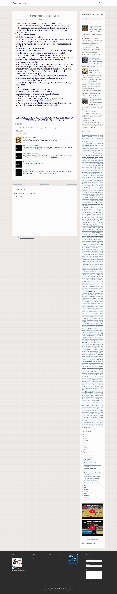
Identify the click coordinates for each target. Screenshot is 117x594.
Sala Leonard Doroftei (98, 364)
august (86, 485)
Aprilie (83, 152)
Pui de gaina (99, 351)
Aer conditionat (96, 140)
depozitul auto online (97, 219)
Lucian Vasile (85, 289)
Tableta (95, 393)
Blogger (95, 539)
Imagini (95, 266)
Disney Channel (94, 226)
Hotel (90, 263)
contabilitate (90, 209)
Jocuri (90, 274)
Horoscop (84, 263)
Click (96, 204)
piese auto (87, 339)
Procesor (98, 347)
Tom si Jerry (93, 403)
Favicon (99, 239)
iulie (85, 487)
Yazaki (84, 427)
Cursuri (101, 214)
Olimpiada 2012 (86, 321)
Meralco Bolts (86, 301)
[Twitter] (85, 14)
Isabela (97, 273)
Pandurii (98, 326)
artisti (90, 153)
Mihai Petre (100, 303)
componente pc (99, 205)
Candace (100, 190)
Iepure (84, 266)
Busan (93, 185)
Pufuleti (94, 351)
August (87, 158)
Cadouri (88, 187)
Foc (96, 246)
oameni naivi (90, 318)
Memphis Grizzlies (98, 299)
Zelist (91, 427)
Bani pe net (100, 163)
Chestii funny (34, 20)
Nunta (91, 316)
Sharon (91, 374)
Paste (101, 330)
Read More (54, 140)
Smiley (93, 381)
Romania (100, 359)
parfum (101, 328)
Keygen (96, 279)
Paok (102, 326)
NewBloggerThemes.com (68, 590)
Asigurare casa (94, 155)
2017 (84, 434)
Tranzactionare (99, 405)
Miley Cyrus (87, 304)
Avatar (98, 158)
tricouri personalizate (91, 407)
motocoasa (98, 308)
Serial (101, 373)
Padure (83, 326)
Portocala (87, 344)
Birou (98, 175)
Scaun (83, 369)
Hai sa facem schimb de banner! (91, 47)
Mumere (87, 310)
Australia (94, 158)
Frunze (83, 251)
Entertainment (95, 232)
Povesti (92, 344)
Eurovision (93, 236)
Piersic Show (97, 337)
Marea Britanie (95, 294)
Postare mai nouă (17, 184)
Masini (94, 298)
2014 (89, 138)
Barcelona (100, 165)
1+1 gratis (88, 136)
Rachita (94, 352)
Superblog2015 (99, 392)
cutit (83, 215)
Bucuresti (84, 184)
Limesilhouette (92, 286)
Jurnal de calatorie (87, 278)
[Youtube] (91, 14)
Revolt (83, 359)
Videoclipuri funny (88, 417)
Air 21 (83, 141)
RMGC (92, 359)
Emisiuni (89, 232)
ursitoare (98, 412)
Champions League (98, 200)
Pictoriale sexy (91, 337)
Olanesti (101, 320)
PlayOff (97, 340)
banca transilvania (86, 163)
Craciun (101, 210)
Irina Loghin (92, 273)
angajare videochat (94, 148)
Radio (97, 352)
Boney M (97, 178)
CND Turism (85, 205)
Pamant (88, 326)
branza (101, 180)
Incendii (93, 268)
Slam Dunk (97, 379)
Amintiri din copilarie (89, 145)
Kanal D (101, 278)
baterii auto (84, 168)
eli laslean (98, 231)
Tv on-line (100, 408)
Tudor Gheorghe (85, 408)
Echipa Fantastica (99, 229)
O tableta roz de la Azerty (89, 111)
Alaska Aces (89, 141)
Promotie (89, 349)
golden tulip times (87, 256)
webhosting (85, 424)
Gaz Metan (85, 252)
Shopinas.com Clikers (87, 376)
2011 (101, 136)
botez (90, 180)
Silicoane (84, 378)
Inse (92, 271)
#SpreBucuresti (93, 135)
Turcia (91, 408)
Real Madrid (94, 354)
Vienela (33, 554)
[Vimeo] (97, 14)
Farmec (95, 239)
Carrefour (93, 194)
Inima (101, 269)
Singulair (87, 379)
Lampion (97, 281)
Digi (97, 222)
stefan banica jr (96, 388)
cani (83, 192)
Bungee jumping (99, 184)
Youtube (88, 427)
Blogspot (100, 177)
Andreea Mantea (99, 146)
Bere (87, 172)
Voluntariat (96, 420)
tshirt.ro (101, 407)
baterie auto (100, 167)
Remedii (95, 356)
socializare (97, 381)
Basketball (93, 167)
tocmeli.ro (84, 403)
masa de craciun (85, 298)
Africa (101, 140)
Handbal (96, 259)
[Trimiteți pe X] (19, 124)
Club (99, 204)
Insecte (94, 271)
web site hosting (98, 422)
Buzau (83, 187)
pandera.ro (93, 326)
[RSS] (102, 14)
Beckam (93, 170)
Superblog (89, 392)
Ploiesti (85, 342)
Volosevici (88, 420)
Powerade (96, 344)
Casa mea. (92, 195)
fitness (83, 246)
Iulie (102, 273)
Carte (97, 194)
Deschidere (84, 220)
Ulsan (93, 410)
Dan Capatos (97, 215)
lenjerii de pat (89, 284)
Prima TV (94, 347)
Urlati (94, 412)
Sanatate (100, 368)
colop (95, 205)
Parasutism (84, 328)
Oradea (101, 321)
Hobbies (100, 261)
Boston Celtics (85, 180)
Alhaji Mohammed (87, 143)
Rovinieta (91, 363)
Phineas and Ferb (98, 335)
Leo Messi (95, 284)
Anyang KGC (96, 150)
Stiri (88, 390)
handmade (100, 259)
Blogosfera (95, 177)
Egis (93, 231)
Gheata (84, 254)
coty (95, 210)
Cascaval (98, 195)
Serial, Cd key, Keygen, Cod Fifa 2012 (91, 90)
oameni (84, 318)
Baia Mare (96, 162)
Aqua (87, 152)
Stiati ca (84, 390)
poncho (83, 344)
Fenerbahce (100, 241)
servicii (83, 374)
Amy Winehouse (99, 145)
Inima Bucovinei (85, 271)
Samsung (101, 366)
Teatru (101, 395)
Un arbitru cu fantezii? (29, 170)
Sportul (101, 384)
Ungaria (84, 412)
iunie (85, 489)
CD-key (95, 197)
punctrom (84, 352)
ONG (97, 321)
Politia (98, 342)
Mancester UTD (86, 294)
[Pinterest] (93, 14)
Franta (83, 249)
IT (99, 273)
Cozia (97, 210)
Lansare (101, 281)
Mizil (102, 304)
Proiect (84, 349)
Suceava (101, 389)
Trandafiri (93, 405)
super (83, 392)
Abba (83, 140)
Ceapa (101, 197)
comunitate (85, 207)
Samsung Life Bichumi (87, 368)
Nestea (83, 313)
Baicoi (101, 162)
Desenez (84, 222)
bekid (101, 170)
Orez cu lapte (86, 323)
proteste (101, 349)
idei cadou (100, 264)
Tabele (92, 393)
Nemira (101, 311)
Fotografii (100, 248)
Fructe (101, 249)
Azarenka (84, 160)
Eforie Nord (89, 231)
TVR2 (83, 410)
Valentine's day (96, 413)
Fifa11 (92, 244)
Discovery (88, 226)
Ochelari (84, 320)
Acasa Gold (90, 140)
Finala (101, 244)
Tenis (97, 398)
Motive (94, 308)
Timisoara (89, 402)
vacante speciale (88, 413)
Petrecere (96, 334)
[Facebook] (87, 14)
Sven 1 (86, 393)
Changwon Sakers (86, 202)
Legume (84, 284)
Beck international (86, 170)
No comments (45, 20)
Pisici (91, 339)
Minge (99, 304)
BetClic (92, 173)
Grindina (90, 257)
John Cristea (95, 276)
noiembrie (87, 455)
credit (83, 212)
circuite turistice (91, 204)
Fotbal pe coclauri (91, 248)
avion (101, 158)
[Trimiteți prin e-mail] (16, 124)
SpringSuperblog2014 (89, 386)
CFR (87, 200)
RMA (90, 359)
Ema (83, 232)
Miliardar (92, 304)
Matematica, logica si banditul (44, 16)
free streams (89, 249)
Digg (54, 128)
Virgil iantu (95, 419)
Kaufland (89, 279)
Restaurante (100, 356)
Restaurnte (85, 357)
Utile (83, 414)
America (100, 143)
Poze (101, 344)
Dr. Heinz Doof (99, 227)
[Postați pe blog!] (18, 124)
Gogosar (101, 254)
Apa (102, 150)
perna (98, 332)
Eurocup (100, 234)
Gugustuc (98, 257)
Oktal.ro (96, 320)
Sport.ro (95, 384)
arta (98, 152)
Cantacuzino (87, 192)
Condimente (100, 207)
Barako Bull (85, 165)
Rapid (86, 354)
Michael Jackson (90, 303)
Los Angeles (99, 288)
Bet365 (88, 173)
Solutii (101, 381)
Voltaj (93, 420)
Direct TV (84, 224)
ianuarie (86, 500)
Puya (88, 352)
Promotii (95, 349)
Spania (96, 383)
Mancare (100, 293)
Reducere (88, 356)
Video (96, 415)
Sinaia (83, 379)
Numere (87, 316)
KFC (99, 279)
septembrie (87, 459)
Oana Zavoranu (98, 318)
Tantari (83, 395)
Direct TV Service (91, 224)
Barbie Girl (94, 165)
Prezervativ (84, 347)
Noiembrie (100, 315)
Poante (90, 342)
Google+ (40, 128)
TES (92, 400)
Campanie (95, 190)
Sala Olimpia (85, 366)
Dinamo (101, 222)
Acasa (86, 140)
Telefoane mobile (91, 398)
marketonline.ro (93, 296)
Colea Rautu (91, 205)
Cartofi (88, 195)
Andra (83, 146)
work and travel (89, 425)
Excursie (90, 237)
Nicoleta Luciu (89, 315)
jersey (87, 274)
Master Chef (100, 298)
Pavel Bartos (92, 332)
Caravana (96, 192)
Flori (87, 246)
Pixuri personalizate (36, 557)
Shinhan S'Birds (98, 374)
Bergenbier (92, 172)
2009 (84, 451)
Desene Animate (98, 221)
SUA (97, 390)
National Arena (92, 311)
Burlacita (84, 185)
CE (98, 197)
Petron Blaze (90, 335)
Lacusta (93, 281)
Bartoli (83, 167)
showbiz (95, 376)
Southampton (91, 383)
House (101, 263)
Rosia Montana (96, 361)
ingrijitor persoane (95, 269)
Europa (88, 236)
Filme (97, 244)
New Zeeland (96, 313)
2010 (84, 449)
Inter (97, 271)
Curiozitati (89, 214)
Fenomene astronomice (88, 242)
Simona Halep (90, 378)
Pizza (94, 339)
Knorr (101, 279)
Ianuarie (92, 264)
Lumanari (91, 289)
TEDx (83, 397)
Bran (98, 180)
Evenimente (99, 236)
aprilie (86, 493)
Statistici (87, 388)
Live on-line (97, 286)
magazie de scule (98, 289)
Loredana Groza (92, 288)
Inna (90, 271)
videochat (101, 415)
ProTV (84, 351)
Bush (97, 185)
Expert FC (95, 237)
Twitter (34, 128)
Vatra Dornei (90, 415)
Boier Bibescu (92, 178)
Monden (100, 306)
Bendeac (84, 172)
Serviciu (87, 374)
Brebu (87, 182)
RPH (102, 363)
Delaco (84, 219)
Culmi (97, 212)
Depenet (89, 219)
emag (86, 232)
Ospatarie (84, 325)
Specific (101, 383)
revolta (87, 359)
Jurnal (101, 276)
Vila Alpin (90, 419)
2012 (83, 138)
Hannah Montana (86, 261)
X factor (95, 425)
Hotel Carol (96, 263)
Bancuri (92, 163)
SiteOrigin (49, 590)
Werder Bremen (91, 424)
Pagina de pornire (44, 184)
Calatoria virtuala (92, 189)
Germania (95, 252)
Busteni (101, 185)
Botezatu (94, 180)
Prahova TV (90, 346)
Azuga (92, 160)
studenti (94, 389)
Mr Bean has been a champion (31, 161)
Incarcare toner (86, 268)
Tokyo (88, 403)
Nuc (83, 316)
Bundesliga (91, 184)
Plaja (97, 339)
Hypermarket (85, 264)
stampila (98, 386)
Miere (95, 303)
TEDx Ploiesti (89, 397)
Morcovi (83, 308)
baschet (87, 167)
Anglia (101, 148)
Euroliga (84, 236)
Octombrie (90, 320)
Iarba (96, 264)
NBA (98, 311)
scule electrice (96, 369)
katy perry (84, 279)
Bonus (101, 178)
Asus (96, 157)
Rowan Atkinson (96, 363)
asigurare (88, 155)
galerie (93, 251)
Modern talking (90, 306)
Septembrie (91, 373)
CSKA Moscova (92, 212)
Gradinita (95, 256)
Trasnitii (84, 407)
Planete (101, 339)
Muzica (101, 310)
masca (91, 298)
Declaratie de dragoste (90, 468)
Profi (102, 347)
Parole (95, 330)
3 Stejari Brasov (96, 138)
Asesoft (95, 153)
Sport (90, 384)
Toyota (88, 405)
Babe (83, 162)
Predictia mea (100, 346)
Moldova (95, 306)
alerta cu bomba (99, 141)
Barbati (90, 165)
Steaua (90, 388)
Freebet (94, 249)
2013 (86, 138)
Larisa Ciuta (89, 283)
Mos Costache (89, 308)
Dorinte (93, 227)
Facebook (26, 128)
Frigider (97, 249)
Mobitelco (84, 306)
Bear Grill (97, 168)
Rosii (87, 363)
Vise (99, 419)
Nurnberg (96, 316)
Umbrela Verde (99, 410)
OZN (97, 325)
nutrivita (101, 316)
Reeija (92, 356)
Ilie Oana (89, 266)
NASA (87, 311)
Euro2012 (89, 234)
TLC (93, 402)
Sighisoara (100, 376)
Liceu (98, 284)
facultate (84, 239)
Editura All (84, 231)
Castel (83, 197)
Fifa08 (88, 244)
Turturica (95, 408)
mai (85, 491)
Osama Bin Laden (94, 323)
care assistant (86, 194)
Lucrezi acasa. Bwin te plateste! (92, 476)
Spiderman (84, 384)
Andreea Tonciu (85, 148)
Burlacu (89, 185)
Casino (101, 195)
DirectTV (84, 226)
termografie (84, 400)
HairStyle (92, 259)
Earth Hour (89, 229)
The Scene (96, 400)
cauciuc (87, 197)
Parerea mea (93, 328)
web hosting (90, 422)
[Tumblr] (99, 14)
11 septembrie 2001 (95, 136)
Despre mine (91, 222)
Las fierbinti (96, 283)
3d (100, 138)
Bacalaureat (91, 162)
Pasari (98, 330)
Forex (102, 246)
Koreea (84, 281)
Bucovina (101, 182)
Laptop (84, 283)
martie (86, 495)
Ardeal (90, 152)
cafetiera (97, 187)
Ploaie (101, 340)
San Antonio (95, 368)
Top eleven (100, 403)
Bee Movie (97, 170)
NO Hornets (94, 315)
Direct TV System (99, 224)
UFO (90, 410)
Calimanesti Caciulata (87, 190)
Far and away (90, 239)
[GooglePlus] (83, 14)
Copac (94, 209)
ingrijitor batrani (86, 269)
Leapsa (101, 283)
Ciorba (85, 204)
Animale (84, 150)
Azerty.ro (88, 160)
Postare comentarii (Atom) (27, 238)
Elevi (95, 231)
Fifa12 (94, 244)
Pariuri (84, 330)
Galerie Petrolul (99, 251)
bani (95, 163)
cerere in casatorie (94, 199)
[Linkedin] (95, 14)
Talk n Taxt (100, 393)
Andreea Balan (90, 146)
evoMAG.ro (85, 237)
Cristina (86, 212)
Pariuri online (90, 330)
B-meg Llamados (98, 160)
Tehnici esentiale (99, 397)
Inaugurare (100, 266)
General (90, 252)
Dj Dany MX (34, 561)
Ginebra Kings (90, 254)
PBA (96, 332)
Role (95, 359)
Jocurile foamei (89, 276)
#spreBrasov (85, 135)
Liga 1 (86, 286)
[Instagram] (89, 14)
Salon (89, 366)
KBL (93, 279)
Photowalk (84, 337)
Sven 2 (89, 393)
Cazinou (91, 197)
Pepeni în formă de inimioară (30, 153)
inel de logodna (99, 268)
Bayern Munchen (91, 168)
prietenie (89, 347)
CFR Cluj (91, 200)
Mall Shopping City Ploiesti (91, 293)
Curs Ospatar (96, 214)
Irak (88, 273)
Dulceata (84, 229)
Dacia (93, 215)
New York (89, 313)
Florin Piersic (92, 246)
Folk (99, 246)
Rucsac (83, 364)
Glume (96, 254)
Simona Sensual (99, 378)
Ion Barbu (84, 273)
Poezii (94, 342)
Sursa (83, 393)
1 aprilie (100, 135)
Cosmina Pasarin (89, 210)
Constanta (84, 209)
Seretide (97, 373)
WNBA (101, 424)
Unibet (87, 412)
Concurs (92, 207)
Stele (102, 388)
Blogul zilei (85, 178)
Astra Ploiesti (90, 157)
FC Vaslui (88, 241)
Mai (92, 291)
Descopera (90, 220)
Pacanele (100, 325)
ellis (102, 231)
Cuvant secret (87, 215)
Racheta (90, 352)
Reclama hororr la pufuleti (30, 137)
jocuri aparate (95, 274)
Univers (91, 412)
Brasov (84, 182)
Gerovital (100, 252)
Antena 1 (90, 150)
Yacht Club (100, 425)
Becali (101, 168)
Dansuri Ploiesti (98, 217)
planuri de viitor (86, 340)
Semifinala (90, 371)
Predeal (94, 346)
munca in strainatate (94, 310)
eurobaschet (94, 234)
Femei (94, 241)
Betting (97, 173)
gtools (94, 257)
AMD (95, 143)
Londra (86, 288)
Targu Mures (96, 395)
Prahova (84, 346)
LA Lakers (88, 281)
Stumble (48, 128)
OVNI (94, 325)
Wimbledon (97, 424)
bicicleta (90, 175)
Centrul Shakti (85, 199)
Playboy (93, 340)
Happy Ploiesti (95, 261)
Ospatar (101, 323)
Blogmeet (88, 177)
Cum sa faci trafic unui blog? (89, 120)
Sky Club (92, 379)
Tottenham (84, 405)
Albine (93, 141)
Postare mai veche (72, 184)
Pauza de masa (85, 332)
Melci (91, 299)
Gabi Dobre (88, 251)
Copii (97, 209)
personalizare (91, 334)
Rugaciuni (88, 364)
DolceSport (88, 227)
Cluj (102, 204)
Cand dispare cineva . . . (90, 461)
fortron (83, 247)
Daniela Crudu (90, 217)
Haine (88, 259)
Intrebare (101, 271)
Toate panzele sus (99, 402)
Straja (91, 389)
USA (101, 412)
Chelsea (91, 202)
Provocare (89, 351)
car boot (92, 192)
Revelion (100, 357)
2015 (92, 138)
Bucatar (91, 182)
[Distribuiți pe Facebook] (21, 124)
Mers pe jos (95, 301)
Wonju (83, 425)
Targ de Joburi (89, 395)
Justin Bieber (95, 278)
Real (90, 354)
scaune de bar (89, 369)
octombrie (87, 457)
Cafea (93, 187)
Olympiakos (93, 321)
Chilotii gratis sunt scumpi (91, 480)
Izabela (84, 274)
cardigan (101, 192)
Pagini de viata (19, 3)
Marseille (100, 296)
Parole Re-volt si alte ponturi (90, 38)
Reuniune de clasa (93, 357)
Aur (91, 158)
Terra (89, 400)
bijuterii (94, 175)
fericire (96, 242)
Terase (101, 398)
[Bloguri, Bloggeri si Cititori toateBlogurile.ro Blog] (20, 570)
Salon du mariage (94, 366)
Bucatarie (96, 182)
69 (102, 138)
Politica (101, 342)
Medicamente (85, 299)
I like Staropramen (94, 69)
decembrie (87, 453)
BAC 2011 (87, 162)
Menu (102, 3)
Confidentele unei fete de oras (39, 559)
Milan (83, 304)
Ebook (93, 229)
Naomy (83, 311)
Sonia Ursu (85, 383)
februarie (86, 497)
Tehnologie (84, 398)
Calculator (100, 189)
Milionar (96, 304)
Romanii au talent (87, 361)
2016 (84, 436)
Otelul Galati (90, 325)
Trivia (97, 407)
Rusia (91, 364)
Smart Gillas (89, 381)
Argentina (94, 152)
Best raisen (97, 172)
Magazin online (86, 291)
